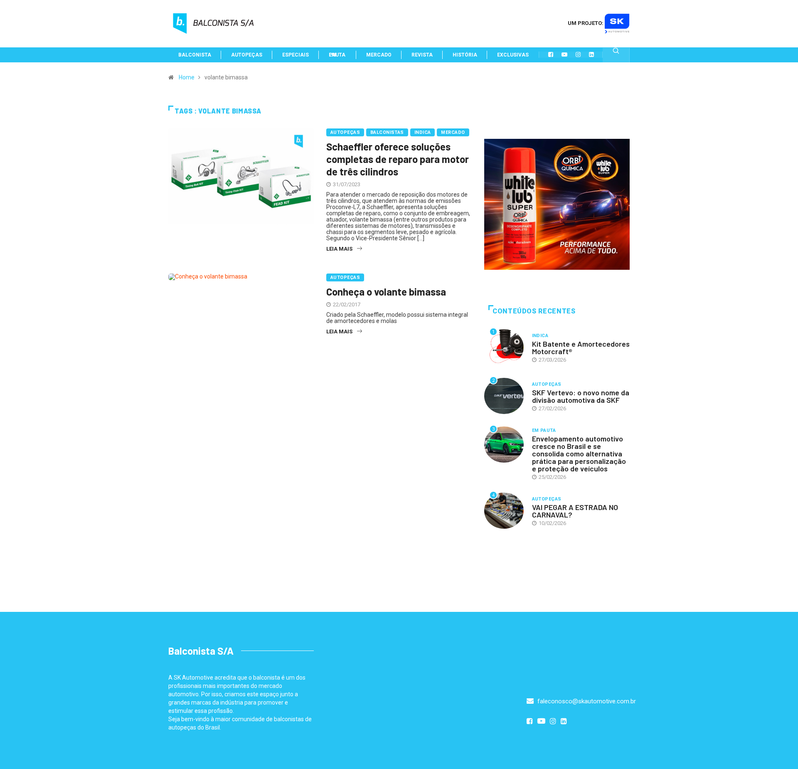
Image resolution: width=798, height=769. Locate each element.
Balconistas (387, 132)
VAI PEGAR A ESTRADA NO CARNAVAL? (575, 511)
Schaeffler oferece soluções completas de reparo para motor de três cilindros (397, 158)
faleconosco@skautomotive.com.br (586, 701)
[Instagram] (578, 54)
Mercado (453, 132)
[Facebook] (550, 54)
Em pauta (544, 430)
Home (187, 77)
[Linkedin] (591, 54)
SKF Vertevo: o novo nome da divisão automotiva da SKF (580, 396)
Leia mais (339, 249)
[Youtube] (564, 54)
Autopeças (345, 132)
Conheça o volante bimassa (386, 292)
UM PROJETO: (586, 23)
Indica (422, 132)
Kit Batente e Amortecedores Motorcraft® (581, 347)
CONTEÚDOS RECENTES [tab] (534, 311)
